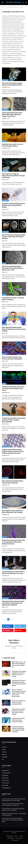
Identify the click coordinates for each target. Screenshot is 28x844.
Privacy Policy (19, 838)
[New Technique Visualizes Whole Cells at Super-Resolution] (14, 472)
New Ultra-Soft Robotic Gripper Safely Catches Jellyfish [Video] (12, 84)
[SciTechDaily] (13, 2)
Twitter (4, 749)
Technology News (6, 787)
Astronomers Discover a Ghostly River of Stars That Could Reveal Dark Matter (19, 683)
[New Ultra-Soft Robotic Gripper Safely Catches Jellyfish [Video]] (14, 74)
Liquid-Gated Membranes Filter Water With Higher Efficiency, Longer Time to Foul (12, 114)
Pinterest (4, 754)
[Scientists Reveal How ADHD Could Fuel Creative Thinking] (6, 720)
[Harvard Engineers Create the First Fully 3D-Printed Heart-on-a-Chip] (14, 562)
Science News (5, 783)
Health (4, 263)
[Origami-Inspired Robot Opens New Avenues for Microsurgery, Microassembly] (14, 409)
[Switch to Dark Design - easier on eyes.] (23, 2)
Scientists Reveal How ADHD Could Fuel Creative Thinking (18, 720)
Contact (21, 836)
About (16, 836)
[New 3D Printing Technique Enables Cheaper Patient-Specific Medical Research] (14, 226)
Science (4, 141)
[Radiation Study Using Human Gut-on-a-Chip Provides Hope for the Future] (14, 377)
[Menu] (2, 2)
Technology (5, 80)
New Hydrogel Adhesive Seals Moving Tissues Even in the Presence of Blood (14, 329)
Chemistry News (6, 773)
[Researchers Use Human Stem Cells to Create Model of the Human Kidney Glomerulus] (14, 531)
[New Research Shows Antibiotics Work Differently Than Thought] (14, 501)
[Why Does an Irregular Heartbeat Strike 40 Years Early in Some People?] (6, 711)
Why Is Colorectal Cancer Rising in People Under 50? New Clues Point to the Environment (19, 693)
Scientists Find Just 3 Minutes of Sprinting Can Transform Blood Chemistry (18, 729)
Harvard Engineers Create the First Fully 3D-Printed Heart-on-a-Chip (13, 572)
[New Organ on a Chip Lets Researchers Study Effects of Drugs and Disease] (14, 165)
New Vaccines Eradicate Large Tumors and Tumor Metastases (12, 358)
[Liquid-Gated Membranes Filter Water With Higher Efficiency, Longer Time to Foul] (14, 104)
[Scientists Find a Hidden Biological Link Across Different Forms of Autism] (6, 673)
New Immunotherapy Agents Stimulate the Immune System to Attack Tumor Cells (12, 268)
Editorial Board (10, 838)
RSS (3, 759)
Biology (4, 537)
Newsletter (5, 757)
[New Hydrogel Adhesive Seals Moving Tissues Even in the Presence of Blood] (14, 318)
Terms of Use (15, 840)
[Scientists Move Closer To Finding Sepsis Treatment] (14, 289)
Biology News (5, 770)
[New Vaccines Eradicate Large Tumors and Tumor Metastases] (14, 348)
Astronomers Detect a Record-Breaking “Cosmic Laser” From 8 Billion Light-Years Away (12, 820)
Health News (5, 778)
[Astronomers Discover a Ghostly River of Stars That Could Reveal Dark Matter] (6, 682)
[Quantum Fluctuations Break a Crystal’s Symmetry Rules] (6, 703)
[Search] (25, 2)
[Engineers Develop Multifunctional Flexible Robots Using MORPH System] (14, 194)
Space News (5, 785)
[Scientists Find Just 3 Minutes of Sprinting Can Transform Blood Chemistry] (6, 729)
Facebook (4, 747)
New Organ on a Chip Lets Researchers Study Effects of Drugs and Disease (13, 175)
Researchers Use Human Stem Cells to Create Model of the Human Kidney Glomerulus (13, 542)
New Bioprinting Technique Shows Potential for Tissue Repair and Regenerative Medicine (13, 603)
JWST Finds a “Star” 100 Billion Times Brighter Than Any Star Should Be (19, 664)
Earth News (5, 775)
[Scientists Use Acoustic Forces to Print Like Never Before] (14, 135)
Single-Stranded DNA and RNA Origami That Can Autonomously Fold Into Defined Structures (12, 451)
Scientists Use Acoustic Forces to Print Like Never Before (12, 145)
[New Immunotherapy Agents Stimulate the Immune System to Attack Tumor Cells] (14, 257)
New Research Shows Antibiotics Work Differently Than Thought (12, 511)
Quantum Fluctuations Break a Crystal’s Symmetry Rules (18, 702)
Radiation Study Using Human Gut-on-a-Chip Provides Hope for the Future (13, 388)
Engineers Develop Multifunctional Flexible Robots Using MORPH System (13, 205)
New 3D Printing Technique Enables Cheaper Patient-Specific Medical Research (13, 236)
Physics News (5, 780)
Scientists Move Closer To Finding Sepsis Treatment (13, 298)
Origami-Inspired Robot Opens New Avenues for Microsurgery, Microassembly (13, 420)
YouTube (4, 752)
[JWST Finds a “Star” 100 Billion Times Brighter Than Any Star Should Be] (6, 664)
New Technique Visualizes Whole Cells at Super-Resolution (12, 482)
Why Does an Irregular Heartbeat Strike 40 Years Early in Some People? (18, 711)
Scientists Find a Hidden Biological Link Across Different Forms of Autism (19, 673)
